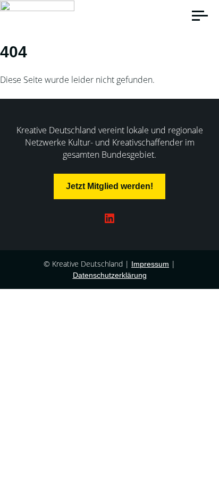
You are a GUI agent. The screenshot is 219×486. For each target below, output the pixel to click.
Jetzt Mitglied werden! (109, 186)
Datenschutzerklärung (110, 275)
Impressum (150, 264)
